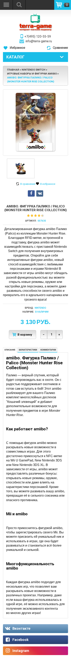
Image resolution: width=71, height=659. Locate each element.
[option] (21, 168)
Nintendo (40, 307)
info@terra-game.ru (39, 41)
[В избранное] (45, 184)
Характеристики (28, 350)
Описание (9, 350)
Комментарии (48, 350)
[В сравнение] (25, 184)
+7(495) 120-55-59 (37, 36)
